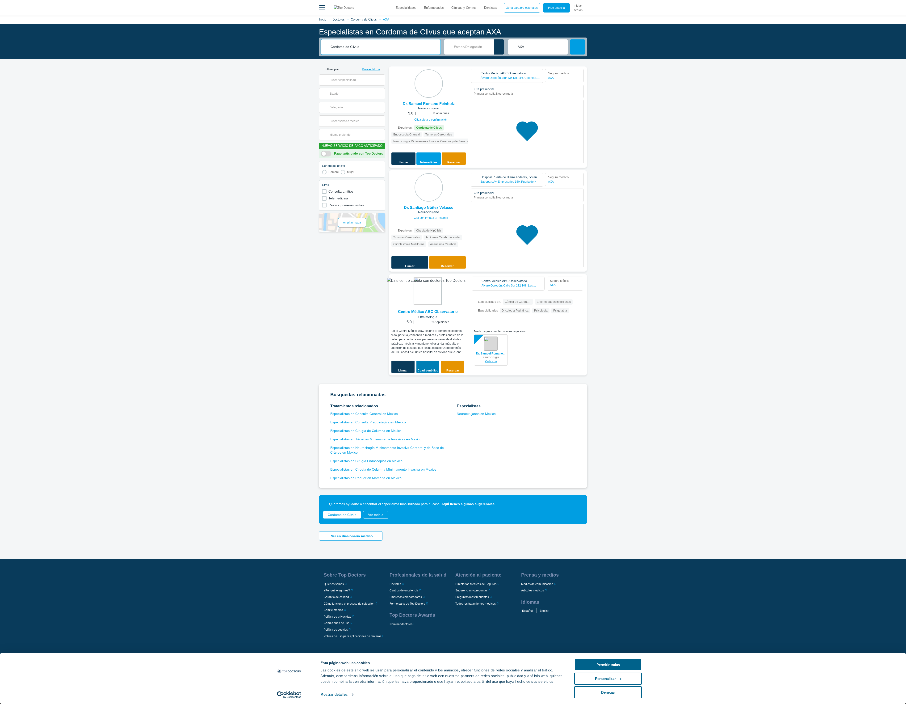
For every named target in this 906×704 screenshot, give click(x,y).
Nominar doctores (401, 624)
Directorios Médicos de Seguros (475, 584)
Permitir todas (608, 665)
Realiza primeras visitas (346, 205)
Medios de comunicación (537, 584)
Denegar (608, 692)
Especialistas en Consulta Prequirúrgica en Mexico (368, 422)
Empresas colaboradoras (406, 597)
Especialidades (406, 7)
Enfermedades (434, 7)
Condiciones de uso (336, 623)
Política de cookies (336, 629)
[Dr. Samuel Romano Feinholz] (429, 83)
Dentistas (490, 7)
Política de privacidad (337, 616)
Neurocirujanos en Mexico (476, 414)
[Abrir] (381, 80)
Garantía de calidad (336, 597)
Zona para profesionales (522, 7)
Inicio (322, 19)
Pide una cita (556, 7)
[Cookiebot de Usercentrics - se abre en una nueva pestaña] (289, 694)
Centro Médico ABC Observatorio (428, 312)
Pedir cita (491, 361)
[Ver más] (463, 76)
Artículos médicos (532, 590)
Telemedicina (338, 198)
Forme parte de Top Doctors (407, 603)
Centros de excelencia (404, 590)
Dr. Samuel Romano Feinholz (491, 353)
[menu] (322, 8)
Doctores (338, 19)
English (544, 610)
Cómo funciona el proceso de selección (349, 603)
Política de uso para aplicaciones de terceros (352, 636)
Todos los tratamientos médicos (475, 603)
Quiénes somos (334, 584)
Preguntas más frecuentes (472, 597)
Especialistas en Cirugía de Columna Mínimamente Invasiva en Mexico (383, 469)
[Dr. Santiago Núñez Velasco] (429, 187)
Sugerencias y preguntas (471, 590)
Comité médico (333, 610)
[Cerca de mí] (499, 47)
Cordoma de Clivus (364, 19)
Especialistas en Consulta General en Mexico (364, 414)
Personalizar (605, 679)
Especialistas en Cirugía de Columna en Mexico (366, 431)
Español (527, 610)
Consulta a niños (340, 191)
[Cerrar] (578, 504)
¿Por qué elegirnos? (337, 590)
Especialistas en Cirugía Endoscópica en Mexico (366, 461)
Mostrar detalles (334, 694)
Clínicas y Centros (464, 7)
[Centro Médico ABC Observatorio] (428, 291)
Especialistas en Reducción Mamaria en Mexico (366, 478)
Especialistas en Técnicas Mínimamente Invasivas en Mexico (375, 439)
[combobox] (384, 47)
